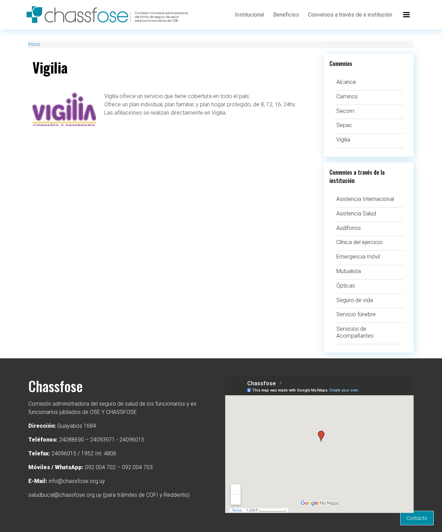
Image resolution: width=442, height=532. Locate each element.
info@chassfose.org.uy (77, 481)
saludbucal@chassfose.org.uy (65, 495)
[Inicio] (112, 15)
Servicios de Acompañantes (355, 332)
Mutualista (348, 271)
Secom (345, 111)
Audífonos (348, 228)
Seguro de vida (354, 300)
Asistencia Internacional (365, 199)
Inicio (34, 44)
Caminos (347, 96)
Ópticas (345, 285)
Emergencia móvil (358, 256)
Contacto (416, 518)
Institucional (249, 14)
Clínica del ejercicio (359, 242)
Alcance (346, 82)
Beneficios (286, 14)
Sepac (344, 125)
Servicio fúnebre (356, 314)
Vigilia (343, 139)
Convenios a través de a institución (350, 14)
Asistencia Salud (356, 213)
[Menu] (406, 14)
